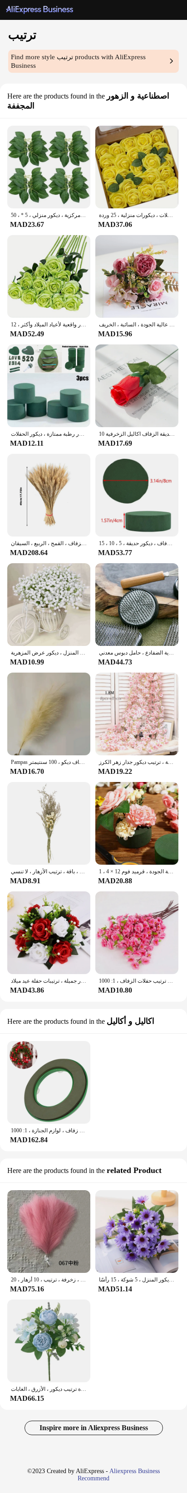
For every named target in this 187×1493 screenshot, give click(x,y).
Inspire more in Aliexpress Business (93, 1428)
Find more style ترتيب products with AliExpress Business (78, 61)
